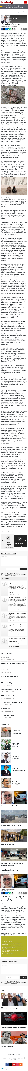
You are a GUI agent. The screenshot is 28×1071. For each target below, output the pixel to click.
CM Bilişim (5, 1068)
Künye (10, 1058)
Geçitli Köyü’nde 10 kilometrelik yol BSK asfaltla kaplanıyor (15, 6)
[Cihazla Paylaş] (12, 29)
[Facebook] (2, 29)
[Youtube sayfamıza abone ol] (14, 1064)
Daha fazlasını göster (14, 646)
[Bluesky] (6, 29)
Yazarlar (11, 12)
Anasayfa (5, 12)
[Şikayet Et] (25, 594)
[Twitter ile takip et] (10, 1064)
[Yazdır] (14, 29)
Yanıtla (11, 594)
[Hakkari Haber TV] (7, 2)
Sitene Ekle (13, 1059)
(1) (14, 594)
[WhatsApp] (10, 29)
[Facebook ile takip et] (7, 1064)
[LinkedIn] (8, 29)
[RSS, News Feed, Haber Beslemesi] (20, 1064)
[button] (21, 29)
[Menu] (25, 2)
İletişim (14, 1058)
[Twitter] (4, 29)
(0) (18, 609)
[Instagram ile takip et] (17, 1064)
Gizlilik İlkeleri (21, 1058)
